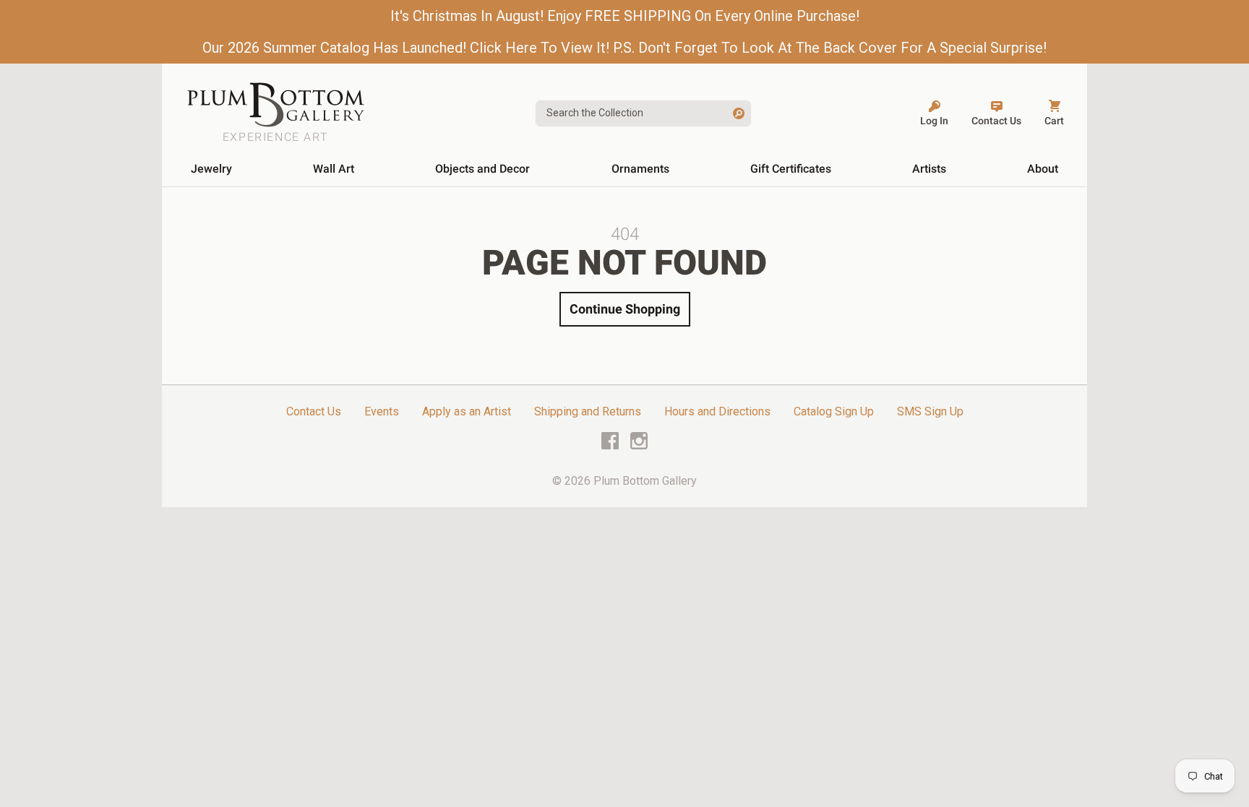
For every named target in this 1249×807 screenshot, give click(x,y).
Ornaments (640, 169)
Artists (929, 169)
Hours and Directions (717, 411)
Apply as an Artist (466, 411)
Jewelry (211, 169)
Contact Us (313, 411)
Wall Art (333, 169)
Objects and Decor (482, 169)
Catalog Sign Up (834, 411)
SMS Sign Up (930, 411)
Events (381, 411)
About (1042, 169)
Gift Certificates (790, 169)
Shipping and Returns (587, 411)
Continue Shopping (625, 308)
